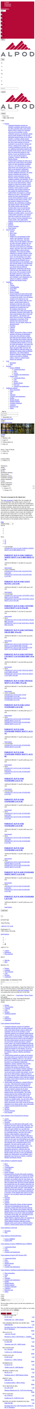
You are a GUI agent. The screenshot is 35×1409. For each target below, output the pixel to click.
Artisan (20, 176)
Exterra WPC (14, 376)
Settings (15, 1313)
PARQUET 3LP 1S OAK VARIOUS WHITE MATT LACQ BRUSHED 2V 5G (19, 557)
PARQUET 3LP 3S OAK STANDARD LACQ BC (14, 800)
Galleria (10, 223)
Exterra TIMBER (15, 368)
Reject (9, 1313)
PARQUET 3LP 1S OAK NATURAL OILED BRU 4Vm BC (18, 631)
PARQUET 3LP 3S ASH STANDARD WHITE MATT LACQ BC (19, 873)
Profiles (12, 398)
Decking (7, 975)
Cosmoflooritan (14, 287)
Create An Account (6, 422)
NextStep (12, 235)
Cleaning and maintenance (21, 374)
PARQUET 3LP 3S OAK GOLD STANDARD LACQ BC (17, 706)
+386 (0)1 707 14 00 (7, 926)
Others (12, 408)
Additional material (28, 1270)
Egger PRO (13, 288)
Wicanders (13, 363)
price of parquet (8, 500)
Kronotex (12, 325)
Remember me (7, 417)
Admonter (20, 142)
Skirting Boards (18, 383)
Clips (15, 371)
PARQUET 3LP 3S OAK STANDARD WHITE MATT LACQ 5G (18, 731)
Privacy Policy (28, 995)
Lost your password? (7, 419)
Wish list (7, 960)
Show (2, 537)
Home (2, 430)
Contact (6, 2)
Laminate (7, 970)
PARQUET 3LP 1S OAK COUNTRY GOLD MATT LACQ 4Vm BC (18, 607)
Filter (2, 522)
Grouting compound (16, 403)
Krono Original (14, 292)
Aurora (12, 231)
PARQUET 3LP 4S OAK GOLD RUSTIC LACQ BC (17, 583)
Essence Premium (13, 226)
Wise (11, 364)
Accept (3, 1313)
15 (5, 540)
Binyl (11, 283)
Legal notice (19, 995)
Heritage (10, 224)
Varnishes (12, 395)
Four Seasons (12, 228)
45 (5, 543)
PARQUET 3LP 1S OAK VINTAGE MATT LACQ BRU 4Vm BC (18, 682)
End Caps (16, 384)
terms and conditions (23, 990)
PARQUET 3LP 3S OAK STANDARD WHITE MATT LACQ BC (18, 754)
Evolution (13, 290)
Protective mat (14, 406)
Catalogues (7, 5)
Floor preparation (15, 389)
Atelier (20, 207)
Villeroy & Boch (21, 346)
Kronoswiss (21, 309)
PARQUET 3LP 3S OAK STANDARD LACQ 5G (14, 780)
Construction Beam (19, 369)
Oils (11, 393)
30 (5, 542)
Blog (5, 962)
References (7, 4)
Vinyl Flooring (8, 971)
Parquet (6, 430)
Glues (11, 391)
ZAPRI (3, 434)
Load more (4, 910)
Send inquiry (8, 568)
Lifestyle (12, 327)
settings (16, 1310)
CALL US (5, 116)
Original (12, 331)
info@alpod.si (5, 9)
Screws (16, 373)
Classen (12, 285)
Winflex (21, 258)
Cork (5, 973)
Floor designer (8, 954)
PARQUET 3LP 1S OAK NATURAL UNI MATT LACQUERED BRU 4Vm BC (19, 656)
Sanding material (15, 401)
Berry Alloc (13, 233)
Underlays (13, 405)
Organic (12, 329)
